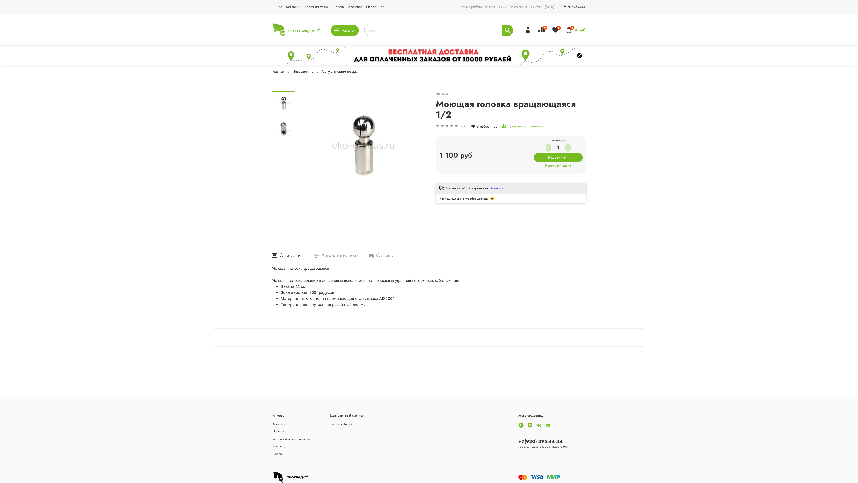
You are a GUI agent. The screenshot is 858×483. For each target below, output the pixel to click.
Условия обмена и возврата (292, 439)
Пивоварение (302, 71)
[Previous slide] (306, 146)
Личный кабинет (340, 424)
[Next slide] (420, 146)
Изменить (496, 188)
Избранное (375, 6)
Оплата (338, 6)
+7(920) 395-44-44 (540, 441)
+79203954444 (573, 6)
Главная (278, 71)
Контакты (293, 6)
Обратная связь (316, 6)
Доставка (355, 6)
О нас (277, 6)
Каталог (348, 30)
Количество (558, 141)
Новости (278, 431)
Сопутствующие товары (340, 71)
